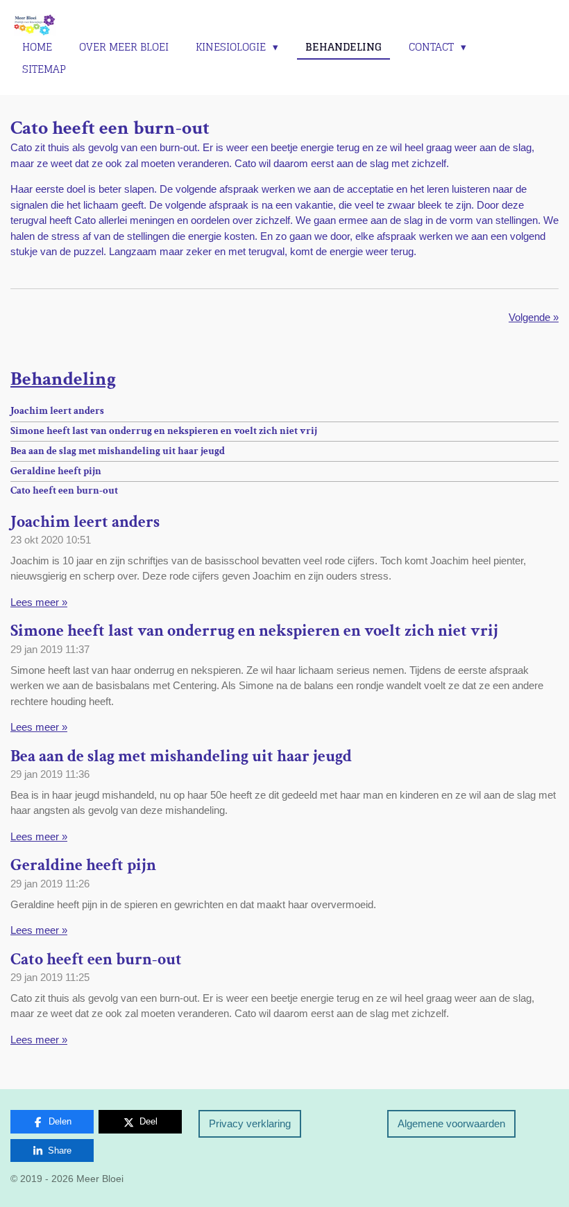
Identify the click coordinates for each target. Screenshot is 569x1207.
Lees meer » (38, 602)
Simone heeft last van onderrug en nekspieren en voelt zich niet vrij (163, 430)
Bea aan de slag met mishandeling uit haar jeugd (117, 451)
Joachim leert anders (57, 410)
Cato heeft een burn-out (64, 490)
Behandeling (63, 379)
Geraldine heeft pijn (55, 471)
